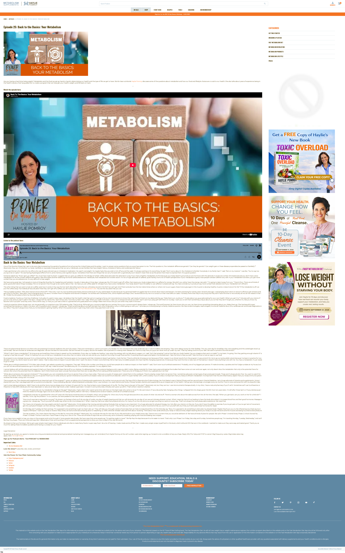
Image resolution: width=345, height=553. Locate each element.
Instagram (11, 465)
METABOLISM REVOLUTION (277, 47)
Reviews (73, 507)
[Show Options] (159, 485)
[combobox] (183, 4)
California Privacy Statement (335, 549)
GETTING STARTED (274, 33)
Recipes (169, 10)
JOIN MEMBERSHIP (205, 10)
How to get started (76, 509)
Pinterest (11, 461)
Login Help (209, 500)
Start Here (157, 10)
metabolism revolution (145, 507)
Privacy (20, 436)
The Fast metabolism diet (145, 500)
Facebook (11, 468)
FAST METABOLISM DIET (276, 42)
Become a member (211, 507)
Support (6, 511)
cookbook (141, 504)
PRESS (271, 61)
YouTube (11, 470)
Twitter (11, 463)
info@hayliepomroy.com (283, 509)
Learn (72, 500)
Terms (14, 436)
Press (5, 500)
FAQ (4, 502)
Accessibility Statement (323, 549)
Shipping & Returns (9, 509)
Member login (209, 502)
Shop (146, 10)
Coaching (191, 10)
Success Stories (75, 504)
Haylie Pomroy (137, 81)
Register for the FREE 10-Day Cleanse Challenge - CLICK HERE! (172, 14)
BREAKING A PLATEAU (275, 38)
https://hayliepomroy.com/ (16, 458)
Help (2, 552)
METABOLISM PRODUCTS (276, 52)
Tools (180, 10)
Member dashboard (211, 504)
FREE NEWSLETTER (194, 485)
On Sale (136, 10)
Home (5, 19)
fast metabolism (143, 502)
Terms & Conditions (9, 504)
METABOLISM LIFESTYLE (276, 56)
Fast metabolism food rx (145, 509)
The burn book (143, 511)
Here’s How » (12, 452)
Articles (11, 19)
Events (73, 502)
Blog (72, 511)
